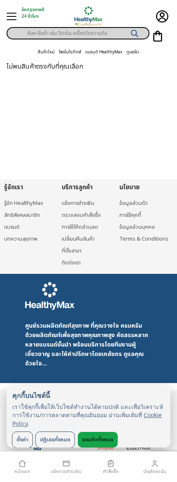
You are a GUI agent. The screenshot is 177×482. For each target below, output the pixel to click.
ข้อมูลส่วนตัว (133, 203)
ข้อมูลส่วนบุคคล (137, 227)
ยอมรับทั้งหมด (98, 439)
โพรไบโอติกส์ (70, 52)
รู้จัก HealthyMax (23, 203)
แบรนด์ (11, 227)
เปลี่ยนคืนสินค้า (78, 239)
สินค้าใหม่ (46, 52)
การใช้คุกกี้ (130, 215)
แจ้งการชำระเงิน (78, 203)
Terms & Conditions (143, 239)
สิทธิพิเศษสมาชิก (22, 215)
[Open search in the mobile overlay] (78, 30)
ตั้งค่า (22, 439)
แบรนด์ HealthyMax (103, 52)
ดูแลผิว (132, 52)
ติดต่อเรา (71, 263)
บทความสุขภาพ (20, 239)
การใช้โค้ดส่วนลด (80, 227)
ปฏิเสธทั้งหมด (55, 439)
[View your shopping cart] (157, 36)
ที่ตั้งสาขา (72, 251)
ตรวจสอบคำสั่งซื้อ (81, 215)
